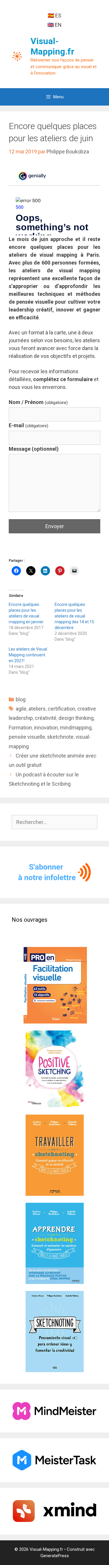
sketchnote (60, 737)
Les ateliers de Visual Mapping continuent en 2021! (28, 655)
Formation (20, 727)
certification (61, 709)
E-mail (28, 425)
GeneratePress (54, 1555)
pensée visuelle (27, 737)
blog (21, 699)
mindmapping (76, 727)
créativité (45, 718)
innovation (46, 727)
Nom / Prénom (38, 402)
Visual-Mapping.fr (52, 46)
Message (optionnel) (34, 449)
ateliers (37, 709)
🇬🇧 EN (54, 25)
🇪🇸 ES (54, 15)
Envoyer (54, 526)
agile (21, 709)
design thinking (76, 718)
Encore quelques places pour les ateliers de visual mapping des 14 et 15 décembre (74, 616)
